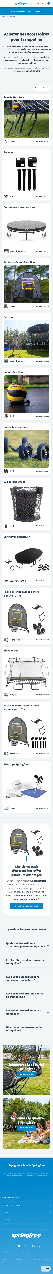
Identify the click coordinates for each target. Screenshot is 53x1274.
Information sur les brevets (21, 1261)
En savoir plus (26, 1074)
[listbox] (42, 88)
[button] (26, 1198)
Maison (4, 16)
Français (40, 3)
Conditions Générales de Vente (42, 1261)
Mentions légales (4, 1261)
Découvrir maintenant (26, 906)
